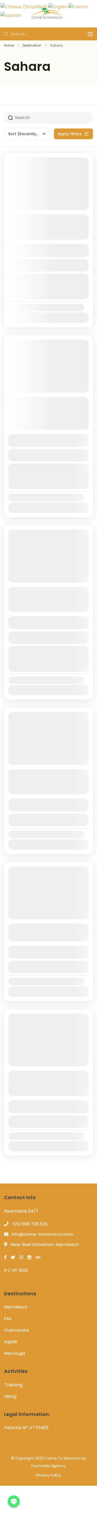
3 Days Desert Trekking (39, 927)
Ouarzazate (16, 1330)
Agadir (11, 1342)
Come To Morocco (63, 1458)
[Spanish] (11, 15)
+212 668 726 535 (29, 1224)
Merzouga (14, 1353)
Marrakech (15, 1307)
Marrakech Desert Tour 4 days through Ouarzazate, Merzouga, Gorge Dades (44, 408)
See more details (45, 235)
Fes (7, 1318)
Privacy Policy (48, 1475)
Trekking (13, 1385)
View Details (48, 265)
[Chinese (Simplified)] (24, 7)
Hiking (10, 1396)
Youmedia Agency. (48, 1465)
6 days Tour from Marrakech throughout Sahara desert (47, 594)
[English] (58, 7)
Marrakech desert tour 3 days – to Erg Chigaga (41, 221)
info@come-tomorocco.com (42, 1234)
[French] (78, 7)
